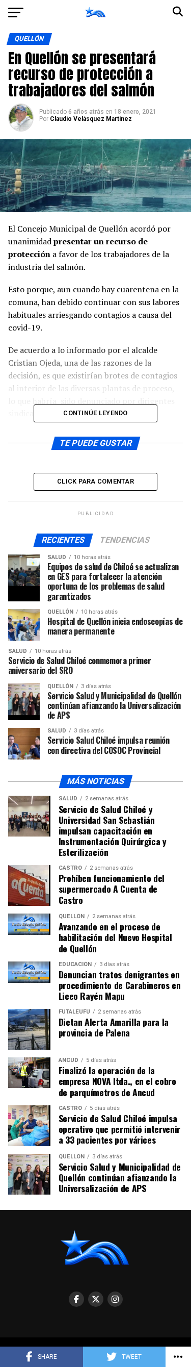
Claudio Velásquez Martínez (91, 118)
